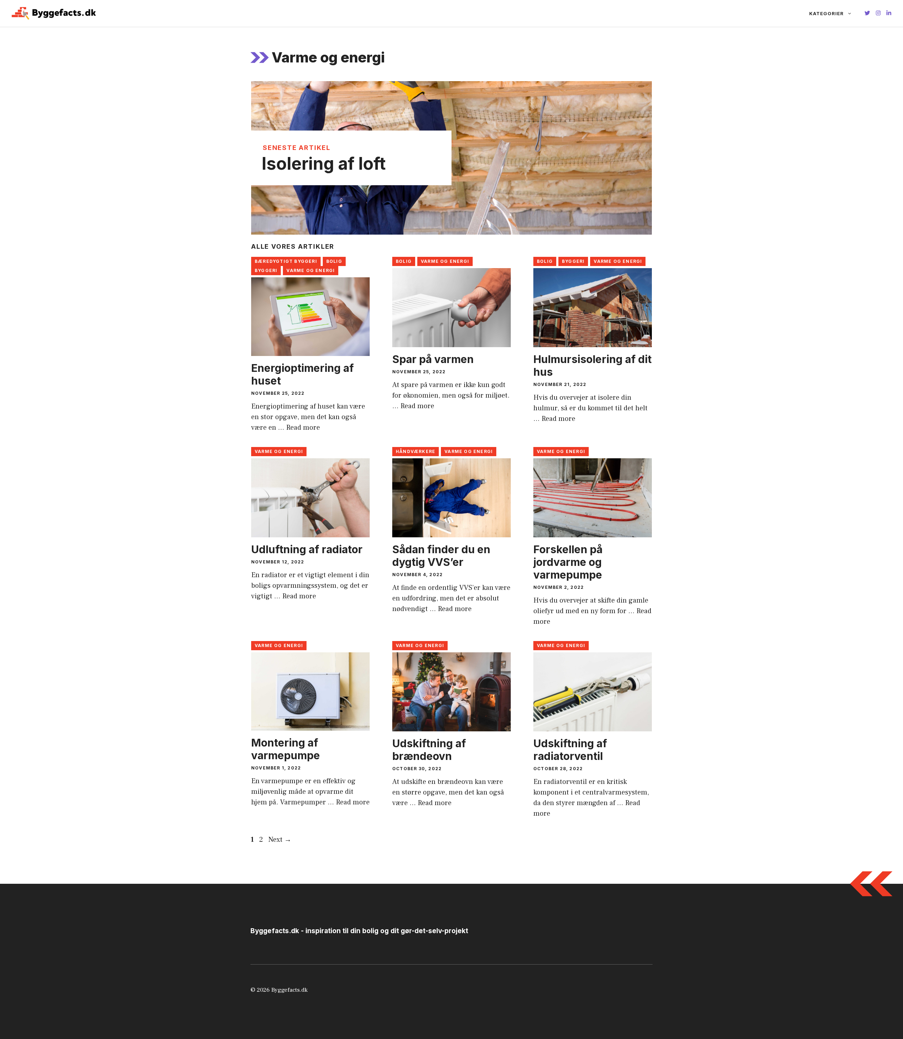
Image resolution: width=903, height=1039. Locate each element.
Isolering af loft (324, 163)
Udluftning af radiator (307, 549)
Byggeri (266, 270)
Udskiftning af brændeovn (429, 749)
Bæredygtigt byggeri (286, 261)
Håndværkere (415, 451)
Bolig (334, 261)
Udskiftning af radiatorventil (570, 749)
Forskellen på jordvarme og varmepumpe (567, 562)
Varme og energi (310, 270)
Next (279, 839)
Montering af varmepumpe (285, 749)
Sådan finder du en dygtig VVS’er (441, 555)
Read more (303, 427)
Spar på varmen (433, 359)
